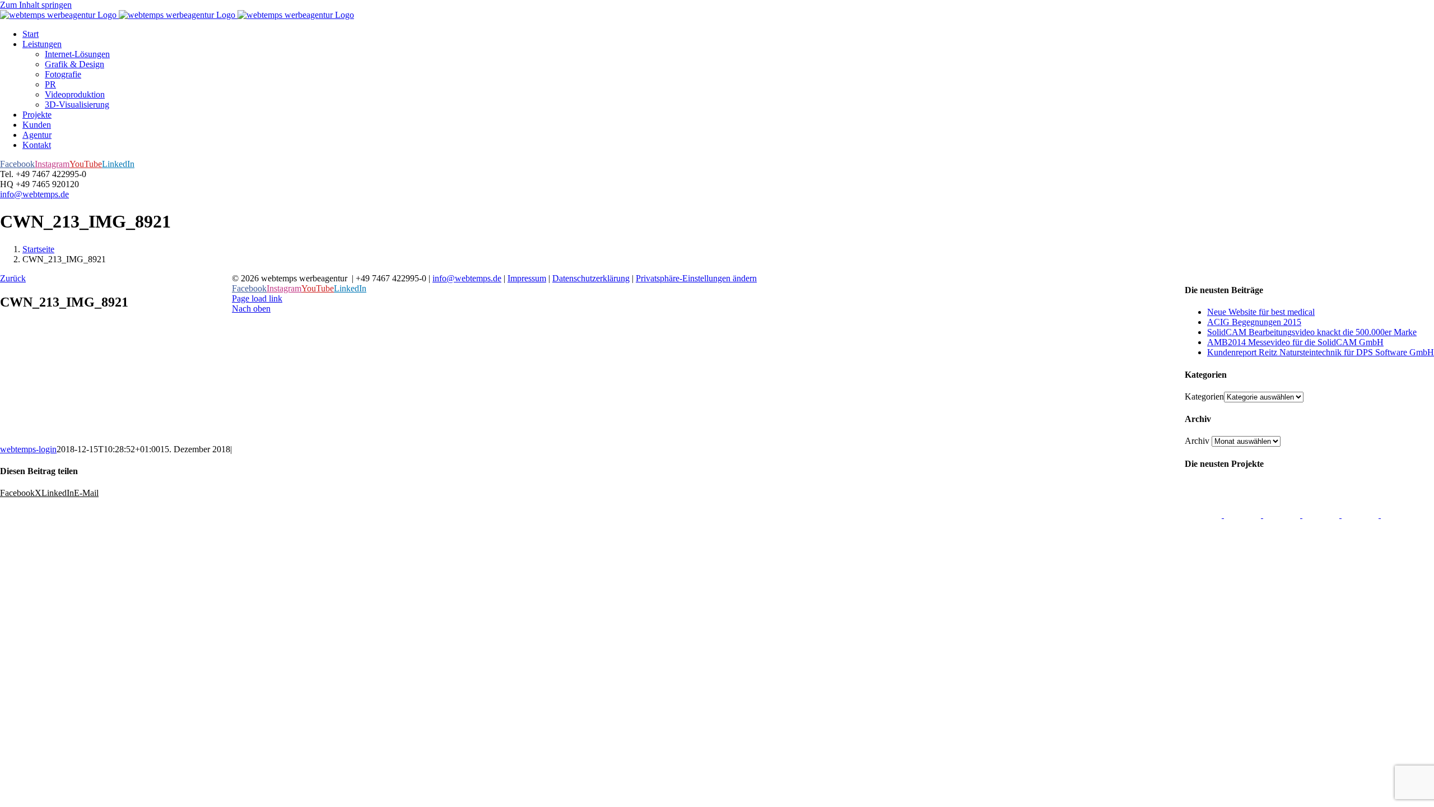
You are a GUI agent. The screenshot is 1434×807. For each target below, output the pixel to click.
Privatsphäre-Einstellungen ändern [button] (696, 278)
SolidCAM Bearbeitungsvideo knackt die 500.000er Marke (1312, 332)
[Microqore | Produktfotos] (1399, 515)
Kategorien (1204, 396)
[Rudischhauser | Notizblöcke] (1282, 515)
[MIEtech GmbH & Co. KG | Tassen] (1361, 515)
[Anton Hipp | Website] (1322, 515)
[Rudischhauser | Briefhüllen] (1243, 515)
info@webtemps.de (34, 194)
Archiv (1197, 441)
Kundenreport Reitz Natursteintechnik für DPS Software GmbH (1320, 352)
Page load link (257, 298)
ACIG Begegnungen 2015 (1254, 322)
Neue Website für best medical (1261, 312)
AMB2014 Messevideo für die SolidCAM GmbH (1295, 342)
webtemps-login (28, 449)
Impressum (527, 278)
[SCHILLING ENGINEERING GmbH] (1204, 515)
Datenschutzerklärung (591, 278)
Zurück (13, 278)
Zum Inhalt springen (36, 5)
